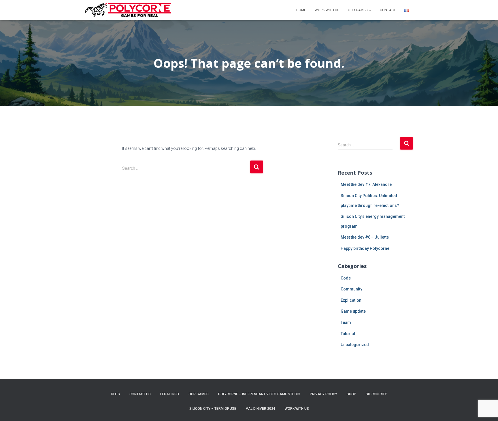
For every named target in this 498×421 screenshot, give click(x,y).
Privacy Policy (323, 394)
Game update (353, 311)
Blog (115, 394)
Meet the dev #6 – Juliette (365, 237)
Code (346, 278)
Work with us (327, 10)
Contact (388, 10)
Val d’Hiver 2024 (260, 409)
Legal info (169, 394)
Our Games (358, 10)
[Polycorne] (128, 10)
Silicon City (376, 394)
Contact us (140, 394)
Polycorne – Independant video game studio (259, 394)
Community (351, 289)
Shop (351, 394)
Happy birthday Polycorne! (366, 248)
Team (346, 322)
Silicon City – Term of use (212, 409)
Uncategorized (355, 344)
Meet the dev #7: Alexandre (366, 184)
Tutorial (348, 333)
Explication (351, 300)
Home (301, 10)
